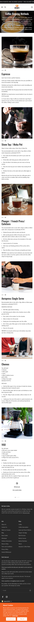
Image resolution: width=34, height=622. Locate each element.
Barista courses (14, 29)
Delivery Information (7, 541)
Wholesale (4, 538)
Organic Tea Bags (23, 532)
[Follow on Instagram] (7, 597)
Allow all (22, 619)
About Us (4, 524)
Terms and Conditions (7, 546)
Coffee (20, 524)
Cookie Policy (15, 615)
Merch (20, 544)
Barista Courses (22, 538)
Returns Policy (5, 544)
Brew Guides (5, 535)
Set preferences (11, 619)
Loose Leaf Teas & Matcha (25, 530)
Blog (3, 532)
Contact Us (4, 527)
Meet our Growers (6, 530)
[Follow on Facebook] (3, 597)
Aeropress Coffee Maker (24, 546)
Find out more (26, 512)
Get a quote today (17, 490)
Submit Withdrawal (6, 552)
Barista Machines (23, 541)
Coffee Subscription (23, 527)
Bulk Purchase (22, 535)
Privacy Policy (5, 549)
